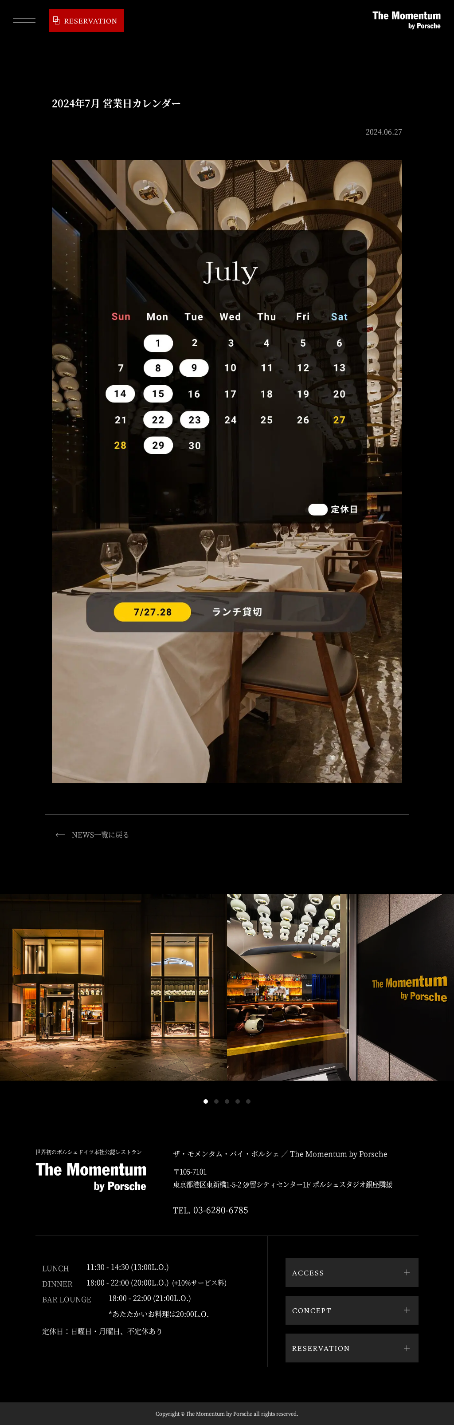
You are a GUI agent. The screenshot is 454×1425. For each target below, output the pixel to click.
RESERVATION (90, 20)
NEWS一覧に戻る (100, 834)
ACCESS (308, 1272)
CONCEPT (312, 1310)
